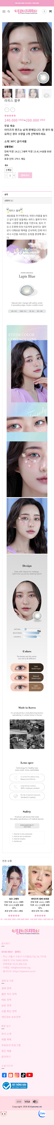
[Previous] (6, 54)
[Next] (47, 54)
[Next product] (7, 110)
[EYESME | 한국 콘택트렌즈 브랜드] (27, 11)
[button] (4, 11)
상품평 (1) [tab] (8, 200)
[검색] (9, 11)
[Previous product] (12, 110)
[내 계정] (44, 11)
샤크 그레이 (14, 898)
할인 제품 (6, 1051)
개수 (6, 165)
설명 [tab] (6, 194)
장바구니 (25, 175)
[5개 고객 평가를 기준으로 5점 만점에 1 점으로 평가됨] (29, 115)
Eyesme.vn (36, 1106)
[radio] (9, 170)
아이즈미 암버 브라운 (40, 898)
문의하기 (6, 1056)
